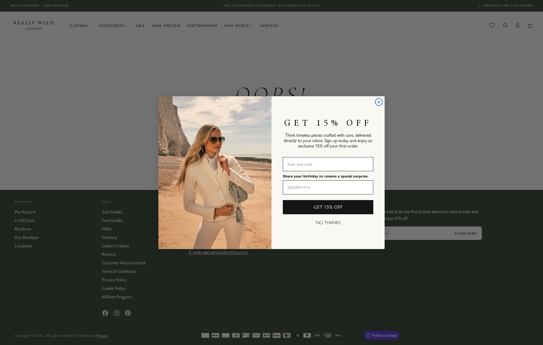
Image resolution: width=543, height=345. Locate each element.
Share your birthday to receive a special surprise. (325, 176)
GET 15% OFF (328, 207)
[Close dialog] (378, 102)
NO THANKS (328, 222)
